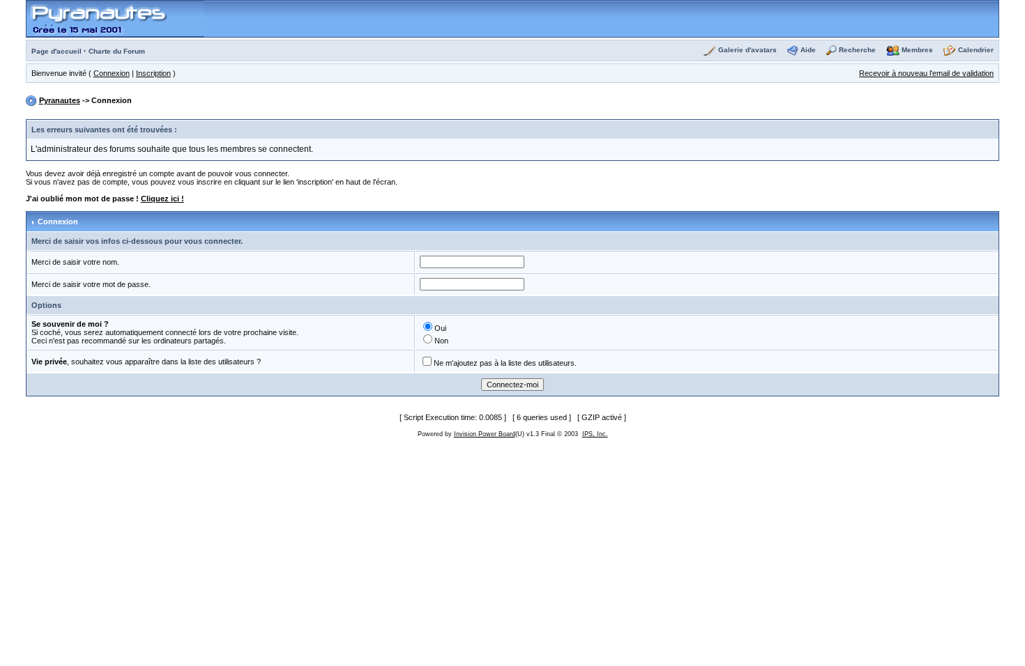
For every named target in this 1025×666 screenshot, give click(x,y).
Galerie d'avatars (747, 50)
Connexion (111, 73)
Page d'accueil (56, 51)
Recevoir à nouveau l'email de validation (926, 73)
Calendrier (976, 50)
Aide (808, 50)
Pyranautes (59, 100)
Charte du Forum (117, 51)
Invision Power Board (484, 434)
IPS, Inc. (595, 434)
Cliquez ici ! (162, 198)
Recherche (857, 50)
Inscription (153, 73)
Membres (917, 50)
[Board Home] (115, 18)
